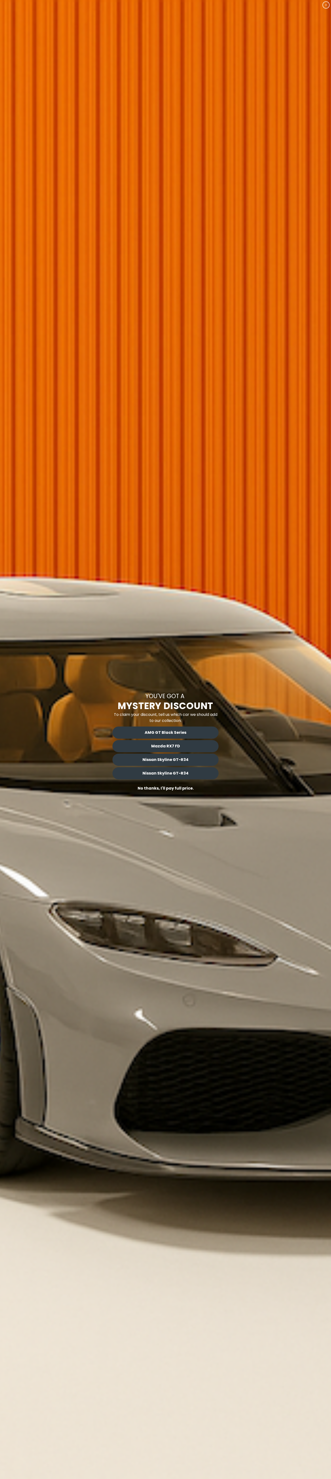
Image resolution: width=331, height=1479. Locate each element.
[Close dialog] (326, 5)
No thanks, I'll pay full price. (166, 788)
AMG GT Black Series (165, 732)
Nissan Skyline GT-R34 (165, 759)
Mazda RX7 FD (165, 746)
